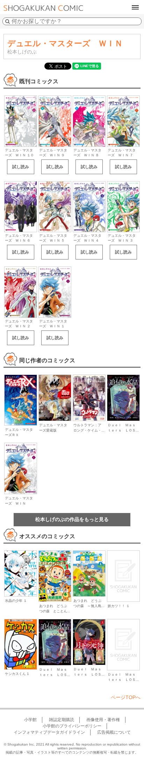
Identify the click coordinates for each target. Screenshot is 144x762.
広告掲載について (114, 732)
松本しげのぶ (22, 52)
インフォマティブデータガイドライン (49, 732)
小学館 (30, 719)
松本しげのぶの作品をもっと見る (72, 519)
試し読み (20, 166)
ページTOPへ (126, 697)
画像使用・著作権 (103, 719)
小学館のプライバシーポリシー (72, 726)
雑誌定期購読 (61, 719)
